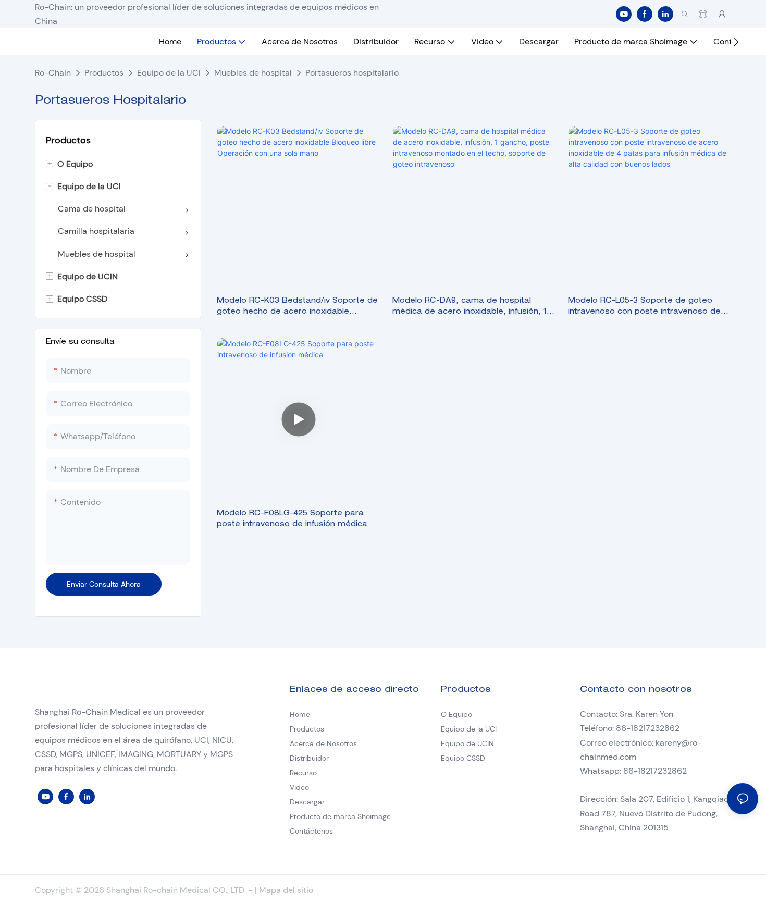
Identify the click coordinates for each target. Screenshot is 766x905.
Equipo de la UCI (169, 72)
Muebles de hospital (253, 72)
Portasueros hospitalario (352, 72)
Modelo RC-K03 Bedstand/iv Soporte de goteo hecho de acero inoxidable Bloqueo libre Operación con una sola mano (297, 307)
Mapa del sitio (286, 890)
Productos (103, 72)
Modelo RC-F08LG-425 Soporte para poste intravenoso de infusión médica (292, 519)
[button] (736, 41)
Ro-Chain (53, 72)
